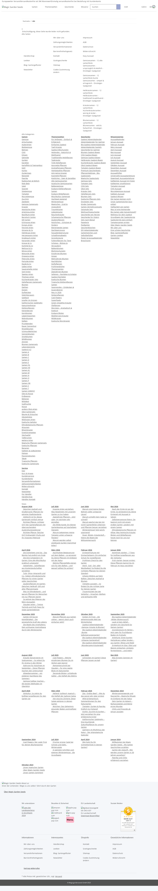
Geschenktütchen (88, 227)
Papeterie (85, 222)
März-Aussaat (116, 147)
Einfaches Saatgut (58, 144)
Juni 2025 (85, 655)
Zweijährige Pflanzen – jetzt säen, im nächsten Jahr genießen (63, 519)
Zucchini (25, 199)
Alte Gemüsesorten (59, 181)
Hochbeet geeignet (59, 199)
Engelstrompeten (29, 432)
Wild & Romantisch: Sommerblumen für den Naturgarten (91, 701)
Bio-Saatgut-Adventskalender (93, 144)
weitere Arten (27, 440)
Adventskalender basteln (91, 147)
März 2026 (55, 550)
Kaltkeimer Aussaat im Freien (123, 181)
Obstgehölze (27, 417)
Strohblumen (27, 336)
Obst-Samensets (28, 412)
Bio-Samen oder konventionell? (123, 212)
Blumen (25, 284)
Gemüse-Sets (86, 181)
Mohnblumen (27, 318)
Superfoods (56, 300)
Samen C (25, 357)
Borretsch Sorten (29, 217)
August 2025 (27, 655)
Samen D (25, 360)
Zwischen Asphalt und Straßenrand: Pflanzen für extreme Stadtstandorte (32, 511)
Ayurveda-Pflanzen (59, 165)
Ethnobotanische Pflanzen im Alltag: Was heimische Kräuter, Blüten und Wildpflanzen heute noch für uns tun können (123, 535)
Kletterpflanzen (28, 308)
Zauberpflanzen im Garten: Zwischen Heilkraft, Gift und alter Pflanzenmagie (34, 586)
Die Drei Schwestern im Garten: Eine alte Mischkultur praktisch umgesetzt (34, 560)
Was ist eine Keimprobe (120, 209)
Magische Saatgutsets (90, 178)
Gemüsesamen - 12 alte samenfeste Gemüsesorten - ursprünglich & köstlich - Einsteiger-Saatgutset (93, 65)
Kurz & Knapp (27, 473)
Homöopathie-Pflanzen (60, 170)
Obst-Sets (85, 189)
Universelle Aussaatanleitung (123, 176)
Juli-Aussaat (115, 157)
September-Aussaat (119, 163)
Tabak (24, 458)
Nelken (25, 321)
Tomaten (25, 194)
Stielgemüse (27, 191)
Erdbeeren (26, 396)
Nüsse (24, 406)
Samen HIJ (26, 368)
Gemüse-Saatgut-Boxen (90, 157)
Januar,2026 (116, 550)
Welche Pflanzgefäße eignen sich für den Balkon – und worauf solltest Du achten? (63, 565)
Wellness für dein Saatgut (121, 214)
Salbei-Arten (27, 266)
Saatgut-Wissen (117, 196)
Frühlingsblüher (58, 266)
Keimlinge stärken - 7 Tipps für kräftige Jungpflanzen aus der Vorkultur (123, 555)
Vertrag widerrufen (32, 868)
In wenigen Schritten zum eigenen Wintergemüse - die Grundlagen (63, 752)
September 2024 (29, 739)
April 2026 (26, 550)
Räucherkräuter (57, 214)
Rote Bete (26, 183)
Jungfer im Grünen (29, 300)
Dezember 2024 (117, 691)
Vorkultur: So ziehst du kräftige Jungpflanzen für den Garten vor (34, 696)
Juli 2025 (55, 655)
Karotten (25, 163)
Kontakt (56, 56)
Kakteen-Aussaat (117, 194)
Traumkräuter (57, 209)
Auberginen (26, 144)
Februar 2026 (86, 550)
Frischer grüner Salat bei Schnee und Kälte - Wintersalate (62, 744)
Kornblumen (27, 313)
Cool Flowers (56, 297)
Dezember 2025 (28, 614)
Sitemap (56, 65)
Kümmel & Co (27, 246)
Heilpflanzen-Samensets (32, 282)
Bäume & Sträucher (30, 414)
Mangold (25, 176)
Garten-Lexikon (117, 235)
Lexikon (27, 60)
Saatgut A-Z (26, 349)
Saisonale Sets (87, 209)
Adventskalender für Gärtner (93, 142)
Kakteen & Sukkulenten (31, 451)
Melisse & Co (27, 248)
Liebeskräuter (57, 212)
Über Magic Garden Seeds (121, 225)
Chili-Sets (85, 186)
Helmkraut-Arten (29, 233)
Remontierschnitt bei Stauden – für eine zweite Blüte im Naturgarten (61, 668)
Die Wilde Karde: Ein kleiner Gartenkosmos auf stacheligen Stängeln (63, 527)
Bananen (25, 448)
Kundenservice (28, 476)
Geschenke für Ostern (90, 217)
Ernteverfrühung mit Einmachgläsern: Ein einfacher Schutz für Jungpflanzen (93, 555)
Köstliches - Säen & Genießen (63, 178)
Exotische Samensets (30, 463)
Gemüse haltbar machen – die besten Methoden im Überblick (33, 683)
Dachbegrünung (58, 230)
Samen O (25, 378)
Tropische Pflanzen (29, 461)
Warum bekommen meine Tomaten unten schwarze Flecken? (62, 535)
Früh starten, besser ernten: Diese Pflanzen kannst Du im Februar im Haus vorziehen (123, 563)
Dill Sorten (26, 220)
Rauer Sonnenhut (29, 326)
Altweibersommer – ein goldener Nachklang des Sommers (32, 676)
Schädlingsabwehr (59, 235)
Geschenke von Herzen (90, 214)
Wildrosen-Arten (28, 419)
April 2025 (26, 691)
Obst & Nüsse (27, 393)
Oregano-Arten (28, 256)
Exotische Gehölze (29, 422)
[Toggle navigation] (5, 5)
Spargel (25, 189)
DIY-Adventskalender (89, 230)
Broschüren (86, 240)
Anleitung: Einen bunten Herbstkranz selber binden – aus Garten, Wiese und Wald (122, 640)
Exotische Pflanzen (29, 445)
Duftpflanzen (56, 264)
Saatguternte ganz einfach (121, 220)
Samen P (25, 380)
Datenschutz (88, 47)
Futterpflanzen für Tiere (61, 240)
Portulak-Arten (28, 261)
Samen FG (26, 365)
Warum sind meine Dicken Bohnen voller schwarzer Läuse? (92, 511)
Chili (23, 152)
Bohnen (25, 150)
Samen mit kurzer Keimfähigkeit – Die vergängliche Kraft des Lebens (34, 619)
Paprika (25, 178)
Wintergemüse (57, 201)
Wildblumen (27, 339)
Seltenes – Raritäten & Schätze (64, 274)
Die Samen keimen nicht (121, 199)
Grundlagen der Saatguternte (123, 217)
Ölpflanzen (55, 305)
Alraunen (25, 427)
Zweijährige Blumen (59, 272)
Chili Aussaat (116, 189)
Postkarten (85, 225)
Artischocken (27, 142)
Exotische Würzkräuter (60, 321)
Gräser (54, 256)
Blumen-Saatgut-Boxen (90, 152)
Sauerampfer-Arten (30, 269)
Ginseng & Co (27, 230)
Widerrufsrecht (89, 51)
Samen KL (26, 370)
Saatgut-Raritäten (58, 277)
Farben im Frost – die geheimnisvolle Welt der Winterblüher (91, 619)
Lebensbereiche (28, 347)
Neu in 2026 (56, 292)
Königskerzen (27, 310)
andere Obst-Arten (29, 409)
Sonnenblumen (28, 334)
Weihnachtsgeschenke (90, 212)
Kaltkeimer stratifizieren (120, 183)
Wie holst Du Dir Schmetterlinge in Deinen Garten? (91, 744)
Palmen (25, 453)
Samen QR (26, 383)
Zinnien (25, 342)
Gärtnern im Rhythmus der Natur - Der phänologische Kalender (93, 732)
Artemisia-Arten (28, 212)
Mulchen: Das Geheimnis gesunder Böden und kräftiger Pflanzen (63, 709)
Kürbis (24, 170)
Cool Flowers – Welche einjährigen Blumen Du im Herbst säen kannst (62, 660)
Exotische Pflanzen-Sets (90, 199)
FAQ (23, 471)
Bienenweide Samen (59, 227)
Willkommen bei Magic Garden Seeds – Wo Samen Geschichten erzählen (122, 744)
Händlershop (29, 56)
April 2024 (85, 739)
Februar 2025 (86, 691)
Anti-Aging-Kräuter (59, 173)
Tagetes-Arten (27, 274)
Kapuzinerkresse (29, 305)
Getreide (25, 157)
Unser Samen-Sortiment (33, 772)
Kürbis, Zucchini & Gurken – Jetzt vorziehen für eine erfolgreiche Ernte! (93, 714)
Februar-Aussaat (117, 144)
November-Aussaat (118, 168)
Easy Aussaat (88, 56)
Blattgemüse (27, 147)
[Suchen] (118, 7)
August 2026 (27, 506)
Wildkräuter (56, 318)
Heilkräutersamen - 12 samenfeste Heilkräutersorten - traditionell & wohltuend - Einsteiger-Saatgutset (93, 95)
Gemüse (25, 139)
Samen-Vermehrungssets (91, 207)
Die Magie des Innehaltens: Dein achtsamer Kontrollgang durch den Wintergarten (34, 627)
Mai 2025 (114, 655)
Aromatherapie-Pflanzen (61, 168)
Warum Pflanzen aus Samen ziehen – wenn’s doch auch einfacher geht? (63, 619)
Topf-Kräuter (56, 147)
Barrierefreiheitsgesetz (62, 51)
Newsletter (28, 69)
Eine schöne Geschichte (120, 230)
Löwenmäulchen (28, 316)
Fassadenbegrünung (59, 233)
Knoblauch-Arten (29, 238)
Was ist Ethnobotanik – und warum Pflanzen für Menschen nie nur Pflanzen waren (34, 594)
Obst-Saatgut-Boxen (89, 165)
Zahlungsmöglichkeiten (63, 42)
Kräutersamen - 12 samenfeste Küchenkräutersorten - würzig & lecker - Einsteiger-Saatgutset (92, 110)
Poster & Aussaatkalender (91, 238)
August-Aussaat (117, 160)
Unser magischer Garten (33, 767)
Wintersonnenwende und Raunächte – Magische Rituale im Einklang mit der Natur (123, 696)
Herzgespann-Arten (30, 235)
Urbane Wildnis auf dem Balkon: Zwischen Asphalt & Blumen (92, 578)
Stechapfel (26, 435)
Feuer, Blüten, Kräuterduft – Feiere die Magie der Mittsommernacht (93, 537)
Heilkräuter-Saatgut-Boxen (92, 160)
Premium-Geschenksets (90, 170)
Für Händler (27, 494)
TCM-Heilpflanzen (58, 163)
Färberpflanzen (57, 295)
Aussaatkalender (117, 139)
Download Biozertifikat (90, 816)
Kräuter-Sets (86, 191)
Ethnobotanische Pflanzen (32, 425)
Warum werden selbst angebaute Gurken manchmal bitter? (63, 543)
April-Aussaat (116, 150)
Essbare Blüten (57, 313)
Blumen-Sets (86, 196)
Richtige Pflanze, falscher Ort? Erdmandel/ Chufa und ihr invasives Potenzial (33, 535)
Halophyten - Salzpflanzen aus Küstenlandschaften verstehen (33, 568)
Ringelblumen (27, 329)
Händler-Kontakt (28, 499)
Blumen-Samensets (30, 344)
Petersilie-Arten (28, 259)
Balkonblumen (57, 248)
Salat (24, 186)
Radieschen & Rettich (30, 181)
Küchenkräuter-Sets (30, 279)
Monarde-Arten (28, 253)
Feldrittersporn (28, 295)
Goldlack (25, 297)
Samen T (25, 388)
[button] (133, 7)
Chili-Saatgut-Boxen (89, 155)
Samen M (26, 373)
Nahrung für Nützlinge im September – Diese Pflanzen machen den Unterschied (33, 668)
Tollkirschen (27, 438)
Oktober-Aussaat (117, 165)
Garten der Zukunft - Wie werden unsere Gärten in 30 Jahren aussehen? (122, 752)
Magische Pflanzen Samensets (34, 443)
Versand (58, 876)
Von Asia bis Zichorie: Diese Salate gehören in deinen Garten (63, 701)
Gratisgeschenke (60, 60)
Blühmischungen (58, 251)
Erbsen (25, 155)
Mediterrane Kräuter (60, 316)
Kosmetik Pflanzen (58, 176)
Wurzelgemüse (28, 196)
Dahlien (25, 287)
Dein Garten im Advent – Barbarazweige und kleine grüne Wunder (121, 704)
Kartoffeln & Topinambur (32, 165)
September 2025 (117, 614)
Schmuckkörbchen (29, 331)
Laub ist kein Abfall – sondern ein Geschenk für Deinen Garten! (121, 624)
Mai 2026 (114, 506)
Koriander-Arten (28, 240)
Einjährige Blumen (59, 253)
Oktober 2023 (27, 765)
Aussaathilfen (116, 173)
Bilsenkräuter (27, 430)
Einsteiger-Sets (87, 201)
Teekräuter (55, 160)
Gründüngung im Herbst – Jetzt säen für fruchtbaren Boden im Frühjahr (122, 632)
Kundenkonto (27, 478)
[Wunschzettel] (137, 7)
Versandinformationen (62, 47)
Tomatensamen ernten (120, 222)
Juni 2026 (85, 506)
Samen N (25, 375)
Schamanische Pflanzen (61, 217)
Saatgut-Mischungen (60, 150)
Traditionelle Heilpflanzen (62, 157)
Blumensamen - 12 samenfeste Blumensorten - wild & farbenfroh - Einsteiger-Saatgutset (92, 125)
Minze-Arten (27, 251)
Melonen (25, 399)
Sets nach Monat (88, 220)
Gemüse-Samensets (30, 204)
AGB (84, 42)
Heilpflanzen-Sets (88, 194)
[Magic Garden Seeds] (12, 9)
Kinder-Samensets (88, 204)
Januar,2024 (116, 739)
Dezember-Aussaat (118, 170)
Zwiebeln (25, 201)
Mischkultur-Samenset (60, 196)
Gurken (25, 160)
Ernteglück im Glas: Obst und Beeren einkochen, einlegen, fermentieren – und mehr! (123, 648)
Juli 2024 (55, 739)
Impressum (87, 37)
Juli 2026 (55, 506)
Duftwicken (26, 292)
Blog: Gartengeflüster (32, 65)
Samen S (25, 386)
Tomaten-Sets (86, 183)
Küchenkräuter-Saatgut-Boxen (93, 163)
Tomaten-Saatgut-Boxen (91, 168)
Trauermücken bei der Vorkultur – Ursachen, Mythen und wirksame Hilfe (93, 594)
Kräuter (25, 207)
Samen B (25, 355)
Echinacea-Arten (28, 222)
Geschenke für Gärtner (90, 150)
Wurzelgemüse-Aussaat (120, 191)
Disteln (25, 290)
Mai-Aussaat (116, 152)
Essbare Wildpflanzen (60, 194)
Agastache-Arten (28, 209)
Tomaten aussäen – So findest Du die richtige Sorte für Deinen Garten (92, 586)
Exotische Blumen (58, 279)
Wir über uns (58, 37)
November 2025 (58, 614)
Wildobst (25, 401)
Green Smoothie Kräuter (61, 303)
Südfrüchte (26, 404)
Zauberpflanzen (57, 220)
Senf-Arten (26, 272)
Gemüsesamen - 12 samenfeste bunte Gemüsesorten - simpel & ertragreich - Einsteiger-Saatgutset (93, 80)
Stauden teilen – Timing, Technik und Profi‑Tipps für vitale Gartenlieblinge (33, 607)
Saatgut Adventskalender (91, 139)
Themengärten (57, 269)
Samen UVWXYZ (28, 391)
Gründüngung (57, 238)
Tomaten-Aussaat (118, 186)
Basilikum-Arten (28, 214)
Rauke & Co (26, 264)
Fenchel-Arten (27, 227)
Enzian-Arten (27, 225)
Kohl (23, 168)
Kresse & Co (27, 243)
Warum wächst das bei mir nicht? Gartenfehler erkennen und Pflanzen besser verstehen (94, 524)
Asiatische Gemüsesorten (61, 183)
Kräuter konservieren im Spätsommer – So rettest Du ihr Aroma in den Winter (33, 660)
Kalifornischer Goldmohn (32, 303)
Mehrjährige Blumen (60, 259)
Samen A (25, 352)
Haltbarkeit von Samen (120, 207)
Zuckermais (26, 173)
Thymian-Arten (28, 277)
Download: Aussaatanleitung (122, 178)
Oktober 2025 (87, 614)
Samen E (25, 362)
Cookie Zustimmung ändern (61, 70)
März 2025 (55, 691)
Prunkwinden (27, 323)
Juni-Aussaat (116, 155)
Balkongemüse (57, 186)
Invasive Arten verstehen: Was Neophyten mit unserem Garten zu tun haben (63, 511)
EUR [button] (126, 7)
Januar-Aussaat (117, 142)
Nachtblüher (56, 261)
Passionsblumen (28, 456)
